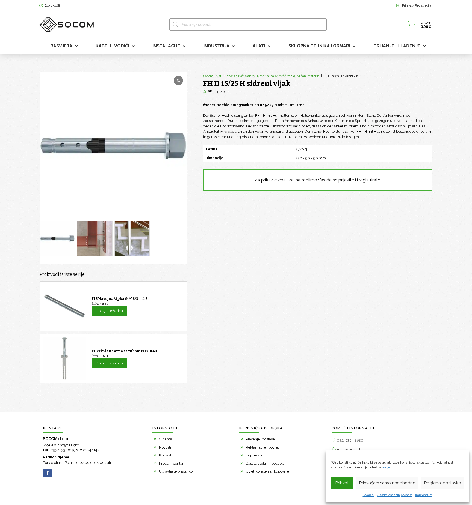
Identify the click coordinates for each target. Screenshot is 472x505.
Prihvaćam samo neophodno (387, 482)
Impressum (423, 495)
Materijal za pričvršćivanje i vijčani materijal (288, 76)
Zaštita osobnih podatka (394, 495)
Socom (208, 76)
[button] (418, 24)
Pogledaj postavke (442, 482)
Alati (219, 76)
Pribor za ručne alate (240, 76)
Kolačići (368, 495)
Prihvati (342, 482)
